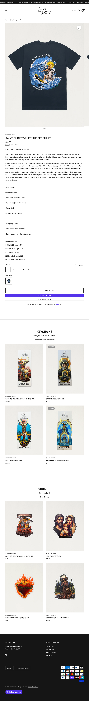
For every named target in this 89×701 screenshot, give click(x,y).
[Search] (79, 10)
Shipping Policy (50, 649)
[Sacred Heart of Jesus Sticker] (24, 587)
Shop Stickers (44, 497)
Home (6, 20)
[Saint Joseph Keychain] (24, 430)
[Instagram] (7, 654)
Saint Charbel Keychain (55, 399)
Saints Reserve (10, 396)
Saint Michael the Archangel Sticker (19, 556)
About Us (49, 656)
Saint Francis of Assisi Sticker (57, 618)
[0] (82, 10)
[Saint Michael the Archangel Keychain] (24, 369)
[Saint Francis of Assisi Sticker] (65, 587)
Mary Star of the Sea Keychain (57, 460)
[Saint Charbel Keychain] (65, 369)
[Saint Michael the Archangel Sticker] (24, 526)
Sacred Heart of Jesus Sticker (17, 618)
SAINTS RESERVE (52, 642)
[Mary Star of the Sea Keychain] (65, 430)
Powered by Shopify (33, 687)
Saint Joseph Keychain (13, 460)
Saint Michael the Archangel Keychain (19, 399)
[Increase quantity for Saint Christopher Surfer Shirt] (13, 290)
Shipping (7, 145)
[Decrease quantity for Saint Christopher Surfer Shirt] (7, 290)
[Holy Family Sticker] (65, 526)
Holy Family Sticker (53, 556)
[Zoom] (79, 28)
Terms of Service (51, 652)
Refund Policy (50, 646)
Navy (8, 281)
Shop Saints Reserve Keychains (44, 340)
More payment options (44, 299)
